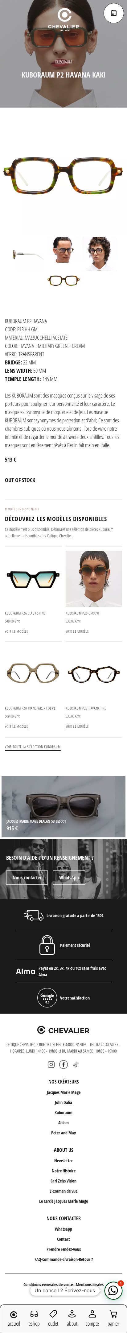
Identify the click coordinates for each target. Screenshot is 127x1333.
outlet (53, 1323)
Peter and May (63, 1133)
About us (63, 1150)
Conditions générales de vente (48, 1284)
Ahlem (63, 1122)
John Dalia (63, 1102)
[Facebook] (63, 1064)
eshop (34, 1323)
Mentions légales (90, 1284)
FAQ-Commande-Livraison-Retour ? (64, 1259)
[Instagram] (51, 1064)
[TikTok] (76, 1064)
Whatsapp (63, 1229)
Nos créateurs (63, 1081)
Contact (63, 1239)
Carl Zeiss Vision (63, 1181)
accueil (14, 1323)
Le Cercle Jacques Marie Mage (63, 1201)
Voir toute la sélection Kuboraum (33, 747)
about (72, 1323)
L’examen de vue (63, 1191)
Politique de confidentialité (63, 1294)
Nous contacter (27, 877)
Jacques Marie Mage (63, 1092)
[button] (113, 1291)
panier (113, 1323)
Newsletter (63, 1161)
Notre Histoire (64, 1171)
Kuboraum (63, 1112)
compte (92, 1323)
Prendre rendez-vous (64, 1249)
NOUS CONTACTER (64, 1218)
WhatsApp (69, 877)
